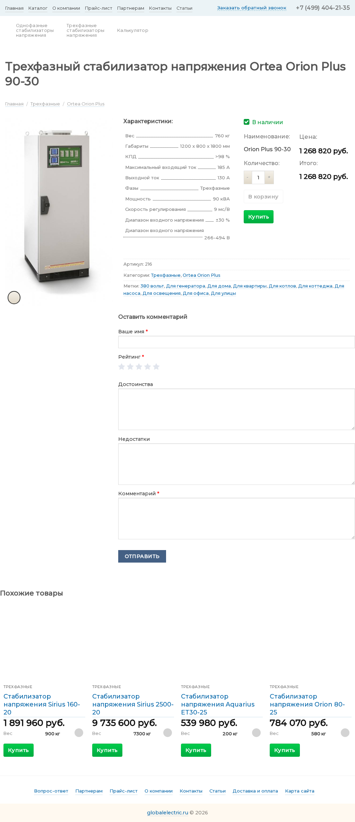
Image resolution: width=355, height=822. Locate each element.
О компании (66, 8)
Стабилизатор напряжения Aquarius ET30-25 (217, 705)
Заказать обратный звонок (251, 7)
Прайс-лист (98, 8)
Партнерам (130, 8)
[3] (139, 367)
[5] (156, 367)
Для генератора (185, 286)
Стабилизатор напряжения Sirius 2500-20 (133, 705)
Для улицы (223, 293)
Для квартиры (250, 286)
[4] (147, 367)
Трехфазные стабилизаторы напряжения (85, 30)
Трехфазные (45, 103)
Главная (14, 8)
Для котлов (282, 286)
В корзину (263, 196)
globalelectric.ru (167, 813)
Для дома (219, 286)
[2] (130, 367)
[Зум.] (14, 297)
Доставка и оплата (255, 791)
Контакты (160, 8)
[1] (121, 367)
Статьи (184, 8)
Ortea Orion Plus (85, 103)
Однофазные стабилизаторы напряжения (35, 30)
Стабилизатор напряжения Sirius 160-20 (41, 705)
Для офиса (196, 293)
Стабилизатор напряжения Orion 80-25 (307, 705)
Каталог (37, 8)
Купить (258, 216)
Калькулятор (132, 30)
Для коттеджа (315, 286)
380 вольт (152, 286)
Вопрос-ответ (51, 791)
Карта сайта (299, 791)
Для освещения (161, 293)
